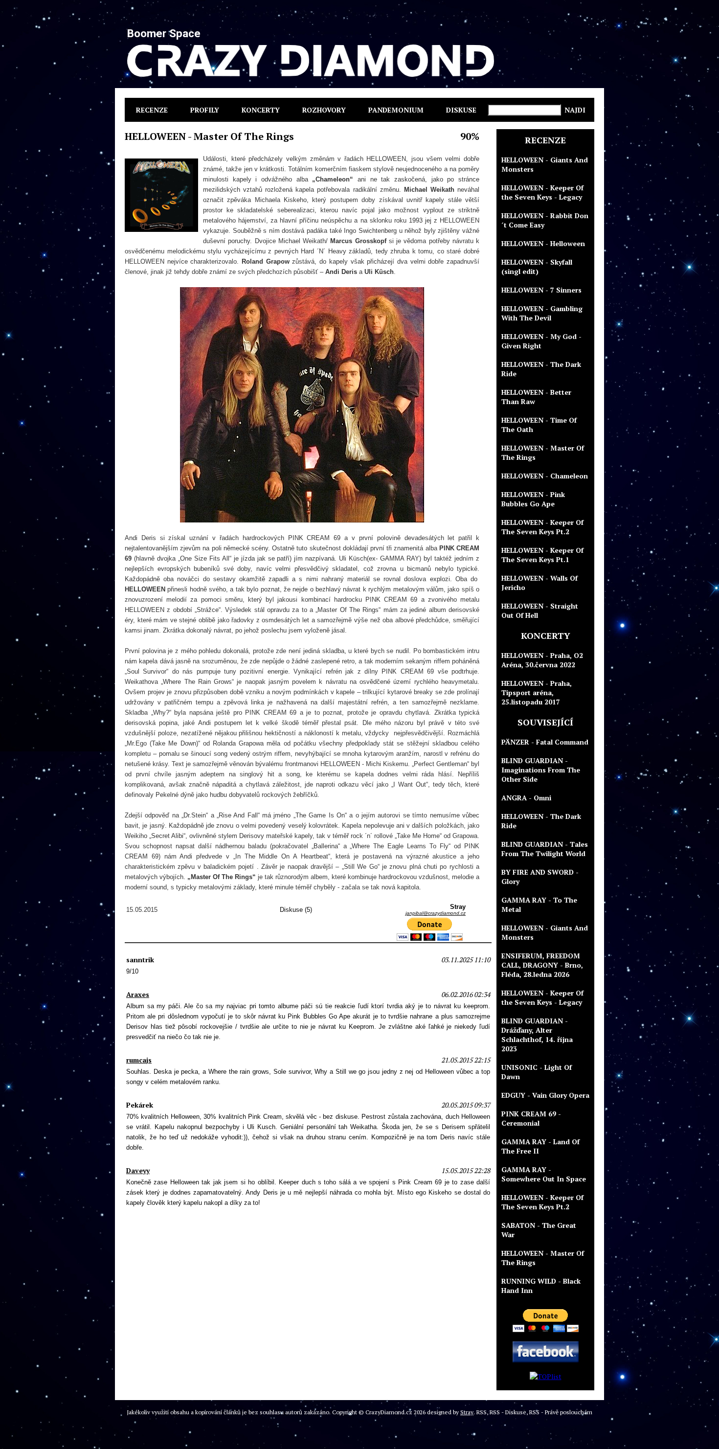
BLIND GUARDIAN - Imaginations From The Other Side (540, 770)
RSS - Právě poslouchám (560, 1412)
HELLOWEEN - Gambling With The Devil (542, 313)
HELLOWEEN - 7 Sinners (541, 289)
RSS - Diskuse (508, 1412)
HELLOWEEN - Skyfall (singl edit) (536, 266)
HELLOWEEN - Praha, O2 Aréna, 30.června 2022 (542, 660)
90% (469, 136)
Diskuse (461, 109)
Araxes (137, 994)
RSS (481, 1412)
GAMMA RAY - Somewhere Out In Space (543, 1174)
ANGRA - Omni (526, 797)
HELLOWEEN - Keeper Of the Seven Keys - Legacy (542, 192)
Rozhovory (324, 109)
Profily (204, 109)
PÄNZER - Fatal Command (544, 742)
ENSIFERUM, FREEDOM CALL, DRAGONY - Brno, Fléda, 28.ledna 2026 (542, 965)
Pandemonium (396, 109)
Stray (466, 1412)
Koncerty (261, 109)
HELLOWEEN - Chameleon (544, 475)
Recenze (152, 109)
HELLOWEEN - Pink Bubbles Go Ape (533, 499)
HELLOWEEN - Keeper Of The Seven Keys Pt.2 (542, 527)
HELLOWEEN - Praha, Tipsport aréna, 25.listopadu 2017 (536, 692)
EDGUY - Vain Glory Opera (545, 1095)
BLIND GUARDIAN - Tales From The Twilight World (544, 848)
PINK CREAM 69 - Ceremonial (531, 1118)
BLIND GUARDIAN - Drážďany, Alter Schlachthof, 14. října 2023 (537, 1034)
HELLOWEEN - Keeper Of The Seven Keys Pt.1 (542, 554)
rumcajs (139, 1059)
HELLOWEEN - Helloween (543, 243)
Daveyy (138, 1170)
